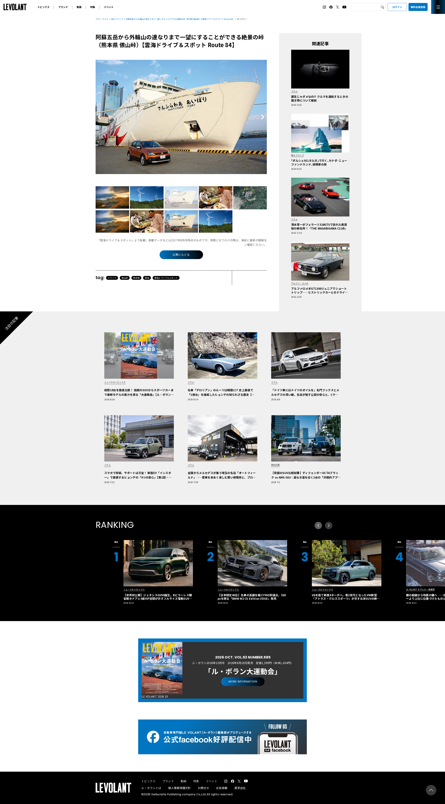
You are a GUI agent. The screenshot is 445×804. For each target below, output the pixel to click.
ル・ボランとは (151, 788)
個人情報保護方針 (179, 788)
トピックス (43, 7)
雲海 (147, 277)
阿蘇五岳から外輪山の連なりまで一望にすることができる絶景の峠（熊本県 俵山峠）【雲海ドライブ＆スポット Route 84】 (180, 19)
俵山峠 (125, 277)
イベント (109, 7)
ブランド (63, 7)
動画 (79, 7)
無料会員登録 (418, 7)
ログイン (397, 7)
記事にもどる (181, 255)
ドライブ (112, 277)
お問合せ (203, 788)
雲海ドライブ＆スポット (166, 277)
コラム (105, 19)
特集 (92, 7)
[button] (328, 525)
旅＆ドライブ (117, 19)
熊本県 (136, 277)
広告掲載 (221, 788)
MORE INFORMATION (242, 682)
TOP (98, 19)
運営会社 (240, 788)
